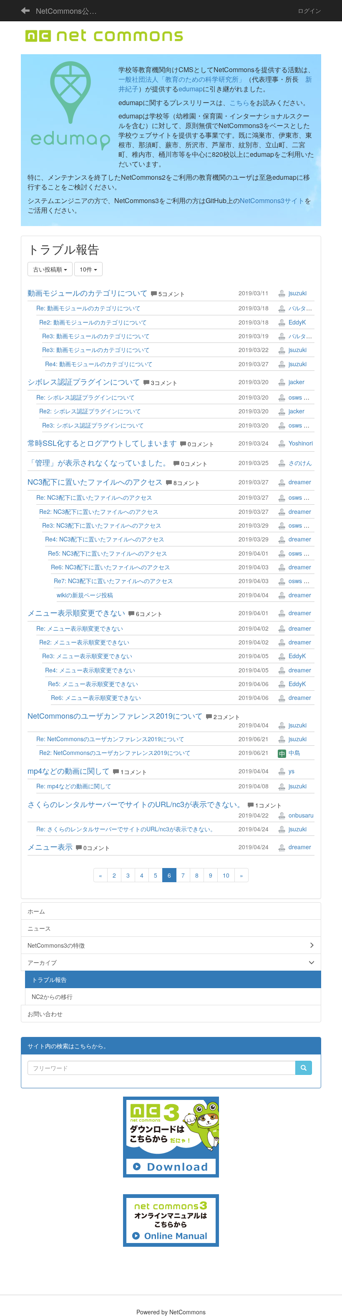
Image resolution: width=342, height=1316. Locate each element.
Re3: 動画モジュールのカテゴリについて (96, 336)
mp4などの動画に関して (69, 770)
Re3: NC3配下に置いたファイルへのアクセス (101, 525)
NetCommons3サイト (272, 200)
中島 (293, 752)
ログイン (309, 10)
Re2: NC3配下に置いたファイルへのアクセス (98, 511)
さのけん (299, 462)
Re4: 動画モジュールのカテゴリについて (99, 364)
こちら (239, 102)
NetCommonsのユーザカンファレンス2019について (115, 715)
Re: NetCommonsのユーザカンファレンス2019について (110, 739)
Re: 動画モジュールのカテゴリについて (88, 308)
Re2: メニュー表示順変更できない (84, 642)
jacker (295, 381)
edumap (191, 88)
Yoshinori (300, 443)
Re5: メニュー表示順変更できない (93, 683)
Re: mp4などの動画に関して (73, 786)
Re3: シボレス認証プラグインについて (93, 425)
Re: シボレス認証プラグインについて (85, 397)
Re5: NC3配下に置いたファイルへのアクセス (107, 553)
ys (290, 771)
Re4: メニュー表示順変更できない (90, 670)
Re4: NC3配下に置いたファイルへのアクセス (104, 539)
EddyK (296, 322)
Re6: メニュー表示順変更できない (96, 697)
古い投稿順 (48, 269)
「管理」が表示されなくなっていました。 (99, 462)
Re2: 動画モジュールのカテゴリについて (93, 322)
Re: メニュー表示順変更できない (79, 628)
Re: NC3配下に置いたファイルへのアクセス (94, 497)
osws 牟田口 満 (308, 397)
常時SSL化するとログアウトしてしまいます (102, 442)
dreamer (299, 482)
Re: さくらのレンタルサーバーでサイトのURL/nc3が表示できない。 (126, 829)
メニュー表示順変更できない (76, 612)
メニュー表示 (50, 846)
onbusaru (300, 815)
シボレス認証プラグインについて (84, 381)
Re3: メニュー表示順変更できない (87, 656)
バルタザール (305, 308)
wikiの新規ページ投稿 (85, 595)
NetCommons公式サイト (71, 10)
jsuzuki (297, 293)
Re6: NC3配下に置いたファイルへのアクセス (110, 567)
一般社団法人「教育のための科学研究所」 (181, 79)
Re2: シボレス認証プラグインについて (90, 411)
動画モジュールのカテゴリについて (88, 292)
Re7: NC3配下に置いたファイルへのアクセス (113, 580)
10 (226, 875)
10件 (87, 269)
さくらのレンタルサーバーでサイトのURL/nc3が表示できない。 (136, 803)
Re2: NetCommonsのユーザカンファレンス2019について (115, 752)
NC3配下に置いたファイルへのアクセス (95, 481)
